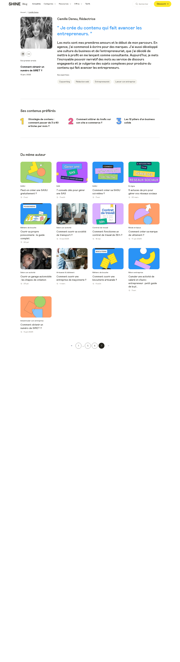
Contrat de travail (100, 228)
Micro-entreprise (135, 272)
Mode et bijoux (134, 228)
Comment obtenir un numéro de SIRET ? (32, 69)
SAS (58, 186)
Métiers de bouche (28, 228)
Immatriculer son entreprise (31, 321)
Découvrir (161, 4)
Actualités (36, 4)
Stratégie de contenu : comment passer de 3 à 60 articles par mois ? (43, 122)
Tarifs (87, 4)
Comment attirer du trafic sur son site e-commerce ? (93, 121)
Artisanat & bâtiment (65, 272)
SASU (22, 186)
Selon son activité (63, 228)
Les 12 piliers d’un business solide (139, 121)
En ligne (131, 186)
